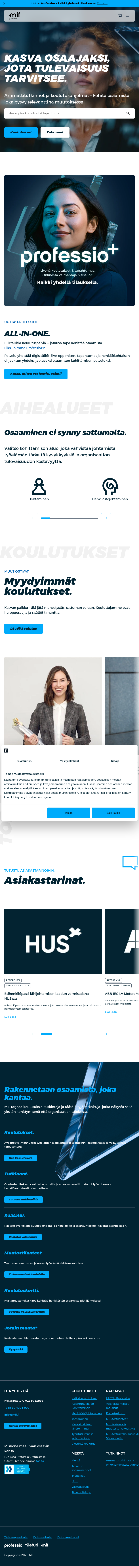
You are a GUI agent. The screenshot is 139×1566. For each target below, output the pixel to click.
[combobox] (69, 113)
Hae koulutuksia (20, 1157)
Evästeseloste (42, 1537)
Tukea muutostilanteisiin (27, 1274)
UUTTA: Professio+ (118, 1398)
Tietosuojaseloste (16, 1537)
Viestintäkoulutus (83, 1443)
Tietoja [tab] (115, 761)
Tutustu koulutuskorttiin (27, 1311)
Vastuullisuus (80, 1486)
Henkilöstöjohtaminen (87, 1413)
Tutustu (102, 3)
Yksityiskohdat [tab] (69, 761)
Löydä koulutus (23, 629)
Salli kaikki (113, 812)
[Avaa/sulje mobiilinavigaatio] (127, 16)
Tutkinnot (55, 132)
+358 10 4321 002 (17, 1407)
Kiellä (68, 812)
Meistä (76, 1460)
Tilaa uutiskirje (81, 1492)
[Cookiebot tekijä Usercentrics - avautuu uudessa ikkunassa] (119, 750)
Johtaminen (80, 1418)
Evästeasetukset (68, 1537)
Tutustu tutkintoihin (23, 1199)
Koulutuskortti (115, 1413)
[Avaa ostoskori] (120, 16)
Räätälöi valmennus (23, 1236)
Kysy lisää (16, 1349)
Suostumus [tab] (24, 761)
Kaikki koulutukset (84, 1398)
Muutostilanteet (117, 1418)
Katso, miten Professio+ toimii (36, 374)
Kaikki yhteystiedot (23, 1425)
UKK (75, 1481)
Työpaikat (78, 1475)
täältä (40, 1461)
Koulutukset (21, 132)
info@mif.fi (12, 1414)
